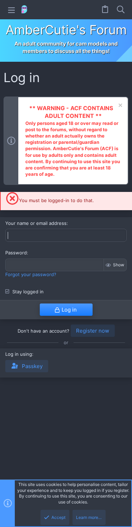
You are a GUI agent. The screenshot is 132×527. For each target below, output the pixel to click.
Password (16, 252)
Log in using (18, 354)
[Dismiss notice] (119, 106)
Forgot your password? (30, 274)
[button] (11, 10)
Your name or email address (36, 223)
